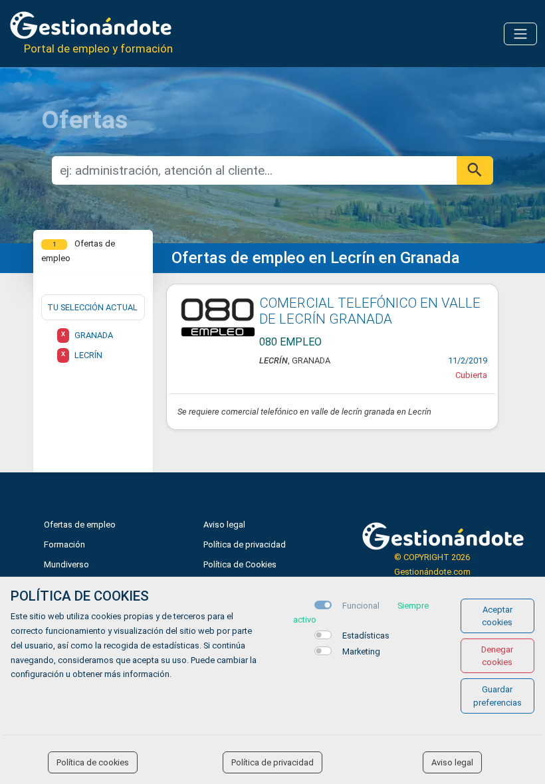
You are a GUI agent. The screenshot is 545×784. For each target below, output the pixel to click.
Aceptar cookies (497, 616)
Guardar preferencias (497, 695)
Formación (64, 544)
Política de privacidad (244, 544)
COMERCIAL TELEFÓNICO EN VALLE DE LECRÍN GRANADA (370, 311)
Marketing (361, 651)
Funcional (361, 606)
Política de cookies (92, 762)
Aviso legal (224, 525)
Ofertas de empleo (80, 525)
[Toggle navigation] (520, 34)
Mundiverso (66, 564)
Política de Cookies (239, 564)
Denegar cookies (497, 655)
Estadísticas (365, 635)
